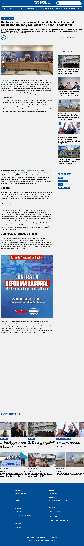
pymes (60, 184)
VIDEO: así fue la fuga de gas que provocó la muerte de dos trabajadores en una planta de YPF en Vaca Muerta (68, 116)
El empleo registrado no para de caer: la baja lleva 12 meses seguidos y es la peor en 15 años (69, 162)
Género (17, 500)
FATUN (21, 8)
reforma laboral (64, 188)
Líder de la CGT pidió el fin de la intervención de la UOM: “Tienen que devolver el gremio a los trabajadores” (68, 94)
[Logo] (42, 4)
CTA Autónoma (63, 181)
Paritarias (17, 497)
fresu (60, 177)
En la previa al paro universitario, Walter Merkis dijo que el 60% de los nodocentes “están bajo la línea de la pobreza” (69, 139)
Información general (20, 493)
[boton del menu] (3, 3)
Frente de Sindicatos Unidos (10, 82)
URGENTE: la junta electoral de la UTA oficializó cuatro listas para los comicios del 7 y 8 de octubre (68, 72)
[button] (3, 50)
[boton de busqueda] (58, 3)
